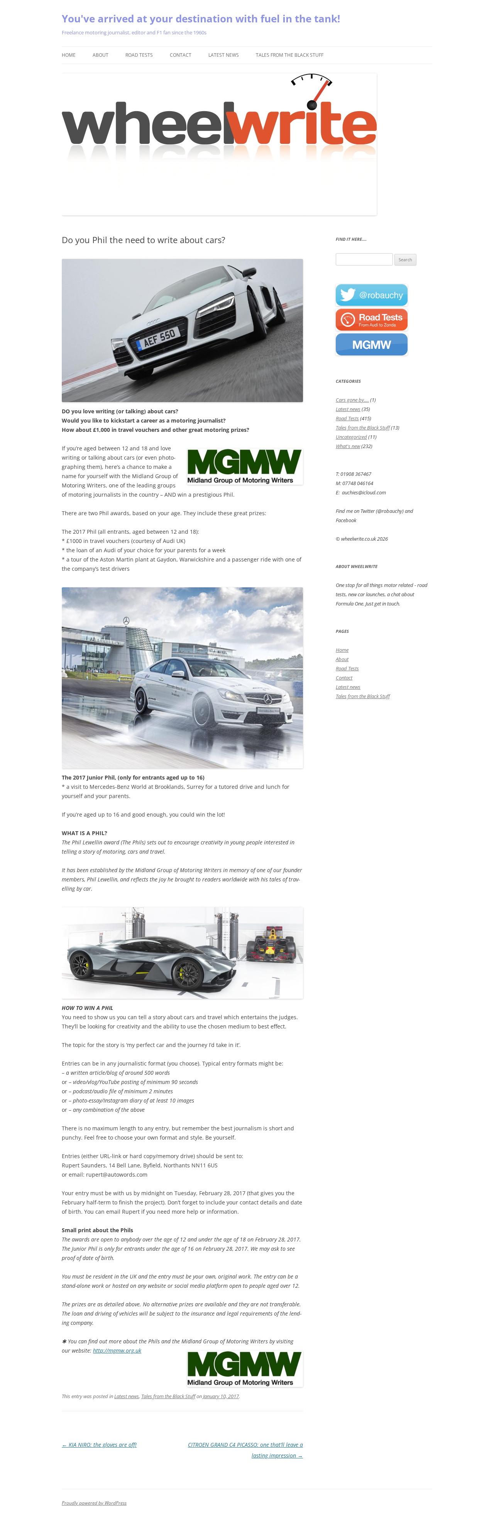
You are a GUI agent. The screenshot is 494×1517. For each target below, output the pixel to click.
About (100, 55)
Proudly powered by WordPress (94, 1503)
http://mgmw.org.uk (117, 1350)
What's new (348, 446)
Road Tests (139, 55)
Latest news (223, 55)
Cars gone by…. (352, 399)
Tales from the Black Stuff (289, 55)
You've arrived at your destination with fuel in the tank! (201, 18)
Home (69, 55)
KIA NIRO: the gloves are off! (99, 1444)
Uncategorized (351, 436)
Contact (180, 55)
